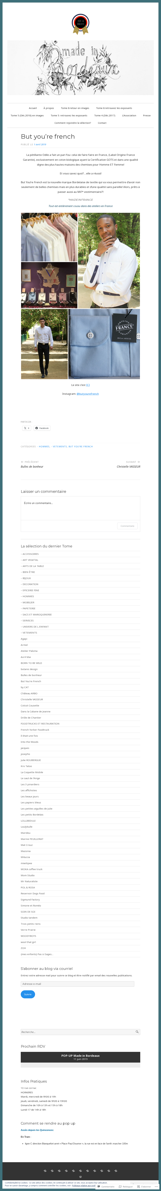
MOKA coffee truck (31, 869)
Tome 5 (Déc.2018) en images (27, 115)
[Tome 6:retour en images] (59, 1171)
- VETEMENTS (59, 446)
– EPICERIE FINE (30, 590)
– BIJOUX (26, 578)
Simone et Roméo (31, 905)
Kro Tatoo (26, 766)
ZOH (23, 948)
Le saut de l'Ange (30, 778)
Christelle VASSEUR (32, 699)
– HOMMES (27, 596)
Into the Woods (29, 741)
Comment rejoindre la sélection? (73, 122)
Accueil (33, 108)
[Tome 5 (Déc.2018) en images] (73, 1171)
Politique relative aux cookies (85, 1185)
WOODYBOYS (28, 935)
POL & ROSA (28, 887)
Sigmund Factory (30, 899)
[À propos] (52, 1171)
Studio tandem (29, 917)
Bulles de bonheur (31, 675)
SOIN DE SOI (28, 911)
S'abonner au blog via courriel (47, 969)
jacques (25, 748)
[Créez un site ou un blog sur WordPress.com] (80, 1176)
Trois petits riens (31, 923)
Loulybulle (26, 826)
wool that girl (28, 942)
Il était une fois (29, 735)
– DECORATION (29, 584)
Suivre (27, 994)
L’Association (129, 115)
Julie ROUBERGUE (31, 760)
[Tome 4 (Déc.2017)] (87, 1171)
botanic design (29, 669)
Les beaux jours (30, 796)
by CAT (25, 687)
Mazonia (26, 851)
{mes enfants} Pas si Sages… (37, 954)
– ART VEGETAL (29, 559)
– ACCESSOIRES (30, 553)
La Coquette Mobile (32, 772)
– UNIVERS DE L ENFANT (35, 626)
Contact (102, 122)
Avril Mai (26, 657)
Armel (24, 644)
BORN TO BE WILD (31, 663)
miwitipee (26, 863)
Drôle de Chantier (31, 717)
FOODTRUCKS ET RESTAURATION (40, 723)
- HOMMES (43, 446)
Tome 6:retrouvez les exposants (114, 108)
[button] (49, 237)
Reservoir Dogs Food (32, 893)
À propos (49, 108)
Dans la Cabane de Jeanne (35, 711)
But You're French (81, 446)
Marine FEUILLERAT (32, 838)
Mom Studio (28, 875)
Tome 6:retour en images (75, 108)
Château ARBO (29, 693)
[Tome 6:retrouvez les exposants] (66, 1171)
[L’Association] (94, 1171)
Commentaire (127, 526)
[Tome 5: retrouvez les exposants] (80, 1171)
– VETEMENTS (29, 632)
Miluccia (25, 857)
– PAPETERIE (28, 608)
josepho (25, 753)
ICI (88, 385)
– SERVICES (27, 620)
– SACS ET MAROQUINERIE (36, 614)
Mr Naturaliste (29, 881)
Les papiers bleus (31, 802)
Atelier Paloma (29, 650)
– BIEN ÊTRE (28, 572)
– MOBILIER (27, 602)
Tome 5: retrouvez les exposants (69, 115)
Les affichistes (29, 790)
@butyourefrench (88, 394)
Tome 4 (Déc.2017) (104, 115)
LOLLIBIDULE (28, 820)
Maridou (25, 832)
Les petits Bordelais (32, 814)
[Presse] (101, 1171)
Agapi (24, 638)
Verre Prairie (28, 929)
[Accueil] (45, 1171)
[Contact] (116, 1171)
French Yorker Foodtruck (35, 729)
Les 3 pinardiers (30, 784)
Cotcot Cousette (30, 705)
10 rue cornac (28, 1087)
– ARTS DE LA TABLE (32, 566)
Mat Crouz (27, 844)
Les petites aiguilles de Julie (36, 808)
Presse (147, 115)
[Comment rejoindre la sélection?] (108, 1171)
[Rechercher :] (80, 1032)
